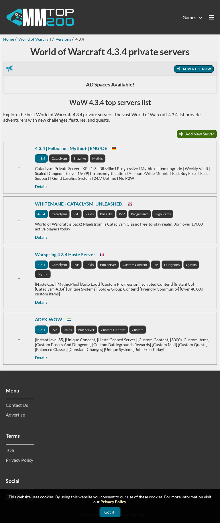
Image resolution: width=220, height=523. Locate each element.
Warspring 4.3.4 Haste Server (65, 254)
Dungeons (172, 265)
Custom (138, 329)
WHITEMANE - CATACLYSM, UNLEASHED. (79, 203)
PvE (76, 214)
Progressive (139, 214)
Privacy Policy (19, 460)
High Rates (163, 214)
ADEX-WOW (48, 319)
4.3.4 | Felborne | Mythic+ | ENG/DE (71, 148)
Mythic (97, 158)
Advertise (15, 414)
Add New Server (199, 133)
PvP (122, 214)
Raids (89, 214)
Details (41, 186)
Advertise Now (196, 69)
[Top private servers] (40, 17)
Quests (191, 265)
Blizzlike (79, 158)
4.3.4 (41, 158)
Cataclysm (59, 158)
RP (156, 265)
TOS (10, 450)
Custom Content (135, 265)
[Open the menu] (211, 17)
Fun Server (108, 265)
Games (189, 17)
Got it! (110, 512)
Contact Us (17, 405)
